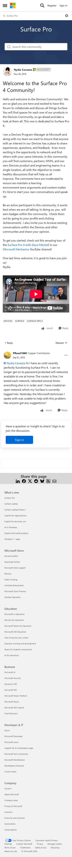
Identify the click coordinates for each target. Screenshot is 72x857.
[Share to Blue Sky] (42, 481)
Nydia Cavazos (23, 69)
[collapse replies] (36, 350)
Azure (7, 730)
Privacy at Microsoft (13, 806)
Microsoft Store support (15, 567)
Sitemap (8, 843)
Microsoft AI (9, 672)
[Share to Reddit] (36, 481)
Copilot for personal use (15, 521)
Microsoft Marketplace (14, 759)
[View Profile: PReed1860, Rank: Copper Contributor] (7, 355)
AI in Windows (10, 527)
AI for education (11, 655)
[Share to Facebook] (24, 481)
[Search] (42, 5)
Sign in (19, 440)
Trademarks (25, 847)
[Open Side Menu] (5, 5)
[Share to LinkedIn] (18, 481)
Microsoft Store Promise (15, 591)
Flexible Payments (12, 597)
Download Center (12, 561)
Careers (7, 788)
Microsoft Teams (11, 701)
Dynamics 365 (10, 684)
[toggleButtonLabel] (66, 15)
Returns (7, 573)
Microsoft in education (14, 614)
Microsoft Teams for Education (17, 625)
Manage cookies (54, 843)
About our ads (10, 851)
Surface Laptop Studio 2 (15, 509)
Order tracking (10, 579)
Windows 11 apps (12, 539)
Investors (8, 812)
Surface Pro (12, 15)
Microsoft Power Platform (15, 695)
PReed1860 (20, 353)
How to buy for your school (16, 637)
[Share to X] (30, 481)
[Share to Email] (54, 481)
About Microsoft (11, 794)
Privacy (40, 843)
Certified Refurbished (13, 585)
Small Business (11, 713)
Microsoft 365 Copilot (14, 707)
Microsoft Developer (13, 736)
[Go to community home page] (13, 5)
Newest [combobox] (61, 343)
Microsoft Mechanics (16, 249)
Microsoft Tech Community (16, 754)
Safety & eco (40, 847)
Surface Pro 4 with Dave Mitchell (28, 245)
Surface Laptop (11, 503)
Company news (11, 800)
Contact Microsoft (24, 843)
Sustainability (10, 829)
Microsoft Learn (11, 742)
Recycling (55, 847)
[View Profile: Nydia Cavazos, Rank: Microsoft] (7, 71)
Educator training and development (20, 643)
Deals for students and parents (18, 649)
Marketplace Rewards (14, 765)
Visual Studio (10, 771)
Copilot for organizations (15, 515)
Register (51, 5)
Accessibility (10, 823)
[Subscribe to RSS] (48, 481)
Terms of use (10, 847)
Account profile (11, 556)
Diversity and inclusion (14, 818)
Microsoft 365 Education (15, 631)
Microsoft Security (12, 678)
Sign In (63, 5)
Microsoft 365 (10, 690)
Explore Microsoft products (16, 533)
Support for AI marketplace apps (18, 748)
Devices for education (14, 620)
